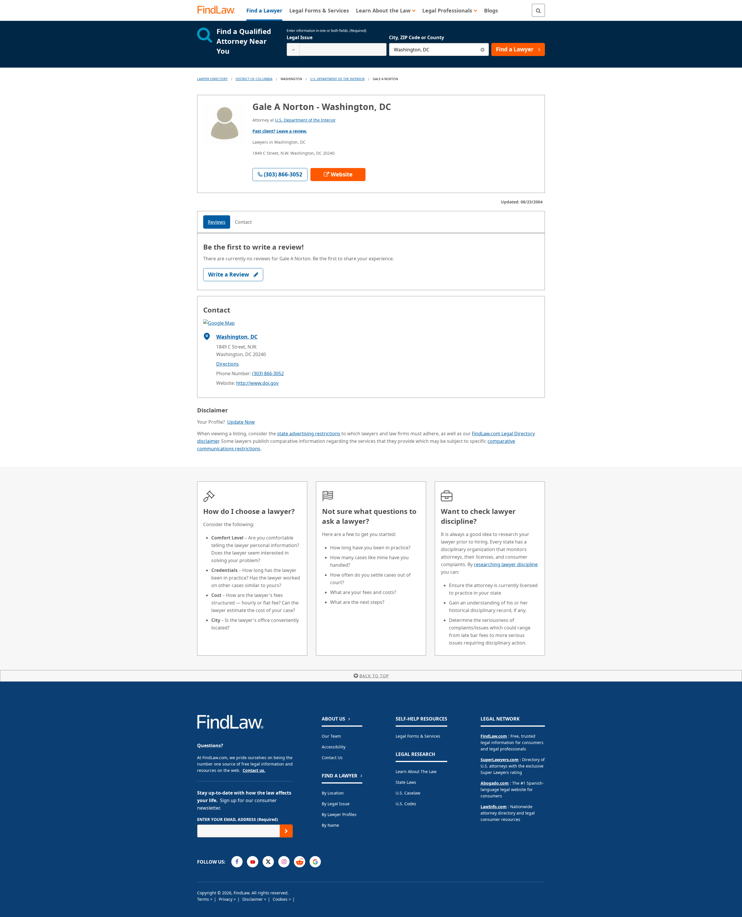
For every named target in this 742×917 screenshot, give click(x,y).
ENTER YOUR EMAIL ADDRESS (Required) (237, 819)
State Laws (406, 782)
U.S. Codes (406, 803)
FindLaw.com (494, 736)
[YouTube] (252, 861)
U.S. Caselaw (408, 793)
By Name (330, 825)
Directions (227, 364)
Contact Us (332, 757)
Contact (243, 222)
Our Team (331, 736)
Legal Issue (299, 37)
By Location (333, 793)
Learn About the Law (416, 771)
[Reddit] (299, 861)
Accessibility (333, 747)
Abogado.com (495, 783)
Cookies (281, 899)
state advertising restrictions (308, 433)
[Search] (538, 10)
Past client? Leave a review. (279, 131)
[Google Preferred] (315, 861)
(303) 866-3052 (268, 373)
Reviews (216, 222)
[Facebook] (237, 861)
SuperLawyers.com (500, 759)
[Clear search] (482, 49)
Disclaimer (253, 899)
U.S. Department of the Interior (337, 79)
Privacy (226, 899)
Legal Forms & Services (418, 736)
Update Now (241, 422)
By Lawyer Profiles (339, 814)
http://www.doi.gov (257, 383)
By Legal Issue (336, 803)
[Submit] (286, 830)
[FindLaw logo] (218, 10)
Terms (203, 899)
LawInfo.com (494, 806)
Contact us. (254, 770)
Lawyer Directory (212, 79)
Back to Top (374, 675)
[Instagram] (284, 861)
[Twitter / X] (268, 861)
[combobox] (337, 49)
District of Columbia (254, 79)
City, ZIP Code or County (416, 37)
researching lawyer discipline (506, 564)
